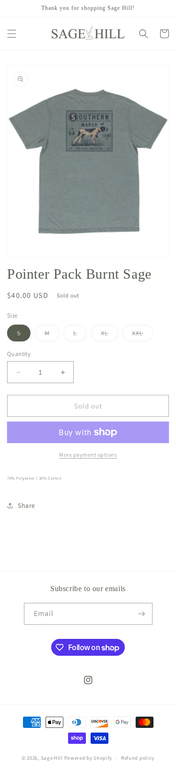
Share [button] (26, 505)
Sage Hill (52, 758)
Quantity (19, 354)
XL (109, 334)
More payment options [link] (88, 454)
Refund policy (137, 758)
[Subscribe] (141, 614)
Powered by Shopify (88, 758)
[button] (11, 33)
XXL (142, 334)
